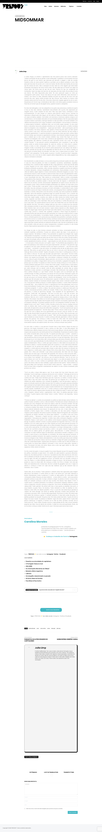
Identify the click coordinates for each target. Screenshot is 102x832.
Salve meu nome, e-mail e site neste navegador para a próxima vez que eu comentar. (44, 808)
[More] (73, 621)
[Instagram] (83, 828)
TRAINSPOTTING (69, 772)
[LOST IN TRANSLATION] (51, 765)
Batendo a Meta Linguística (34, 571)
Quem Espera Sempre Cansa (67, 639)
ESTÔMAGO (33, 772)
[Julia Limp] (17, 71)
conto (38, 628)
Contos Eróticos (19, 16)
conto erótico (43, 628)
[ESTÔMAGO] (33, 765)
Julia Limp (22, 71)
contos (48, 628)
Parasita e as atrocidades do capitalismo (38, 561)
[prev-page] (50, 775)
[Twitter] (90, 828)
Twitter (62, 616)
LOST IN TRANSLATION (51, 772)
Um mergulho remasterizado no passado (38, 576)
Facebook (68, 616)
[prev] (73, 590)
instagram (73, 536)
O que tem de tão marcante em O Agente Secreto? (51, 589)
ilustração (53, 628)
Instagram (56, 616)
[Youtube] (94, 828)
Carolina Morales (32, 628)
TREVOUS (37, 616)
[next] (75, 590)
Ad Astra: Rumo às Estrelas (34, 578)
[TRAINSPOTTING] (69, 765)
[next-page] (52, 775)
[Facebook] (86, 828)
